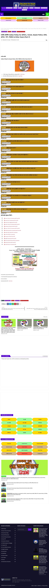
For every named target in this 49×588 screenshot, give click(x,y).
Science (8, 559)
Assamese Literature (8, 541)
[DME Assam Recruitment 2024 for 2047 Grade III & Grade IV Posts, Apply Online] (35, 550)
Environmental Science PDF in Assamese (12, 240)
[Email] (18, 304)
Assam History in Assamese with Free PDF (12, 218)
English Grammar (8, 549)
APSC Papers (24, 9)
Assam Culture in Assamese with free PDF (12, 224)
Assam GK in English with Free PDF (11, 222)
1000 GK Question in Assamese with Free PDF (13, 230)
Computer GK (8, 545)
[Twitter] (10, 304)
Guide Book (8, 553)
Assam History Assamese (8, 536)
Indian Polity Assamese (8, 28)
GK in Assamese (4, 31)
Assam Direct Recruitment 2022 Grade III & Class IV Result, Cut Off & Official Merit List (22, 482)
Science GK (31, 7)
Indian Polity (14, 31)
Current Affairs (25, 7)
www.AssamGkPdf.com (24, 253)
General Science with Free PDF (10, 242)
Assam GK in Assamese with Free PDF (11, 220)
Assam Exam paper (8, 532)
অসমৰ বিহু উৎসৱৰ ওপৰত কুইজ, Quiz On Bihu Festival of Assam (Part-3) (24, 328)
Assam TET (8, 538)
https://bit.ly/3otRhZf (24, 268)
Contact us (39, 585)
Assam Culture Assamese (8, 530)
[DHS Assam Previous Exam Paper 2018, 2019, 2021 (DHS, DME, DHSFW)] (3, 490)
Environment (8, 551)
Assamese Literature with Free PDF (11, 226)
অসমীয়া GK (20, 7)
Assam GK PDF (37, 7)
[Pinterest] (15, 304)
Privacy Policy (45, 585)
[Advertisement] (22, 24)
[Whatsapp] (13, 304)
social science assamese (8, 561)
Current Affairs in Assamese (10, 234)
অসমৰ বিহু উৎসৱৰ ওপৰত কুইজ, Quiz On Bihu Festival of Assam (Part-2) (40, 328)
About (35, 585)
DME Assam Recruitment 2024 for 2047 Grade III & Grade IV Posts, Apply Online (43, 550)
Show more (45, 316)
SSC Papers (8, 557)
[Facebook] (8, 304)
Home (2, 28)
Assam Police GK (9, 7)
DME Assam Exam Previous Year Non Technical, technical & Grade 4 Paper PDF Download (43, 542)
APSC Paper (8, 528)
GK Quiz (9, 31)
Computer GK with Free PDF (10, 236)
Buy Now (20, 76)
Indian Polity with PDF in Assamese (11, 232)
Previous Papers (44, 7)
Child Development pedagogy (8, 543)
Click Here (22, 74)
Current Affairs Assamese (8, 547)
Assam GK (15, 7)
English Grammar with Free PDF (10, 238)
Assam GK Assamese (8, 534)
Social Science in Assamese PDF (10, 244)
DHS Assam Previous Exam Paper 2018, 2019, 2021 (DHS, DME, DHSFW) (19, 488)
